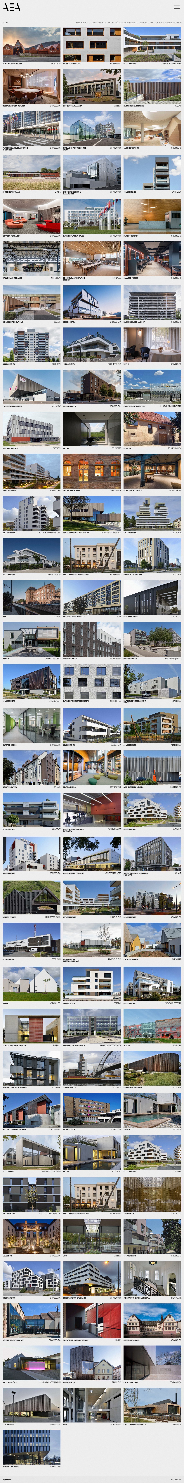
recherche (170, 22)
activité (84, 22)
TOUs (77, 22)
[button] (177, 7)
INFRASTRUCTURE (146, 22)
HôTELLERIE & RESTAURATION (126, 22)
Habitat (111, 22)
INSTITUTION (159, 22)
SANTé (178, 22)
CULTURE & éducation (97, 22)
